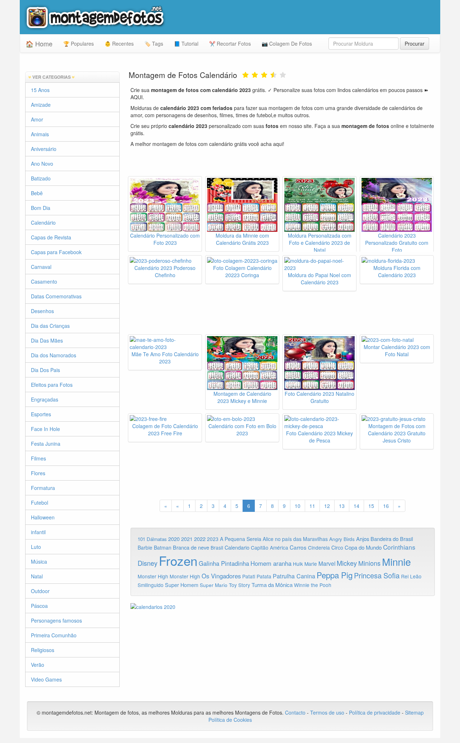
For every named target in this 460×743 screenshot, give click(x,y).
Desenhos (42, 311)
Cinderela (319, 547)
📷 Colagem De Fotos (287, 43)
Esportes (41, 414)
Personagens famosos (56, 620)
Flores (38, 473)
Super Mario (213, 585)
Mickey (347, 563)
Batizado (41, 178)
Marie (310, 563)
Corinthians (399, 546)
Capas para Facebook (56, 252)
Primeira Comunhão (54, 635)
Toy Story (239, 584)
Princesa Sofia (377, 575)
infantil (38, 532)
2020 (174, 538)
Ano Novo (42, 163)
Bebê (37, 193)
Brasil (217, 547)
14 (356, 505)
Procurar (414, 43)
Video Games (46, 679)
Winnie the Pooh (312, 584)
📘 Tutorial (186, 43)
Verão (37, 664)
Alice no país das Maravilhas (295, 538)
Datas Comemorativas (56, 296)
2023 (212, 538)
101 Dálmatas (152, 539)
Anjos (362, 538)
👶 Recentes (119, 43)
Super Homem (181, 584)
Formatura (43, 487)
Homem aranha (270, 563)
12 (327, 505)
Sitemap (414, 712)
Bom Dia (40, 207)
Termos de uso (327, 712)
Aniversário (43, 148)
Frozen (178, 560)
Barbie (145, 547)
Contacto (296, 712)
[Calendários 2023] (282, 606)
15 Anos (40, 89)
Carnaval (41, 266)
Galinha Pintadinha (224, 563)
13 (342, 505)
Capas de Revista (51, 237)
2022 (200, 538)
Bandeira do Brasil (392, 538)
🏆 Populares (78, 43)
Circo (337, 547)
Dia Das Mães (47, 340)
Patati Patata (256, 576)
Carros (298, 547)
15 (371, 505)
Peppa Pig (335, 575)
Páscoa (39, 605)
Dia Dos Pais (45, 369)
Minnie (396, 561)
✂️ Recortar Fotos (230, 43)
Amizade (41, 104)
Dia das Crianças (50, 325)
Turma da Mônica (272, 584)
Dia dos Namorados (53, 355)
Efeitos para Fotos (52, 384)
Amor (37, 119)
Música (39, 561)
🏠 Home (39, 43)
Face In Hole (45, 428)
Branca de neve (191, 547)
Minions (369, 563)
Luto (36, 546)
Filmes (38, 458)
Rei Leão (411, 576)
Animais (40, 134)
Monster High (153, 576)
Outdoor (40, 591)
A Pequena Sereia (240, 538)
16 (386, 505)
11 (312, 505)
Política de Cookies (230, 719)
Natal (37, 576)
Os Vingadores (221, 576)
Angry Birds (342, 539)
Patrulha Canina (294, 576)
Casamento (44, 281)
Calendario (237, 547)
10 (297, 505)
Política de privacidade (374, 712)
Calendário (43, 222)
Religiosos (42, 649)
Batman (162, 547)
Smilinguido (151, 584)
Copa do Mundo (363, 547)
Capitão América (269, 547)
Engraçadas (44, 399)
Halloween (43, 517)
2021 (187, 538)
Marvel (326, 563)
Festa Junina (45, 443)
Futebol (39, 502)
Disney (147, 563)
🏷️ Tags (153, 43)
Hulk (298, 563)
